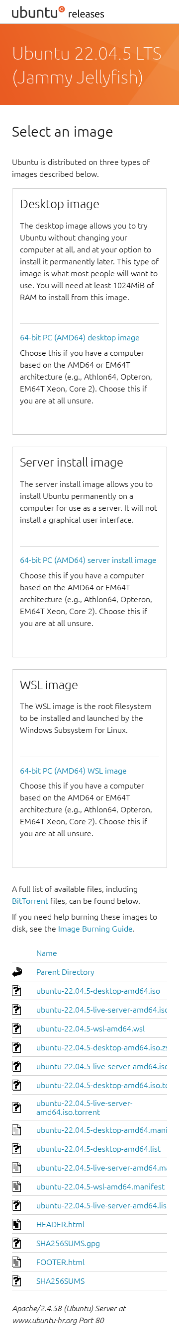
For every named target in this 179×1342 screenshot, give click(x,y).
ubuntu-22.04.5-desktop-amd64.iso (98, 990)
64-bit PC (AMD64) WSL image (73, 770)
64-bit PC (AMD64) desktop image (80, 337)
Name (46, 952)
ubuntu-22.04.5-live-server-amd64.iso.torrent (84, 1107)
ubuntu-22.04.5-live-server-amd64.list (103, 1205)
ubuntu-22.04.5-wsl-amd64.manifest (100, 1186)
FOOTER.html (60, 1262)
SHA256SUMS (60, 1280)
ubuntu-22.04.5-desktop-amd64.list (98, 1148)
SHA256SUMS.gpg (68, 1243)
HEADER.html (60, 1224)
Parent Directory (65, 971)
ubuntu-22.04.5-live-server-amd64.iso (102, 1009)
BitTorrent (30, 900)
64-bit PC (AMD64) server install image (88, 559)
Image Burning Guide (95, 928)
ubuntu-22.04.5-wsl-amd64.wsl (90, 1028)
